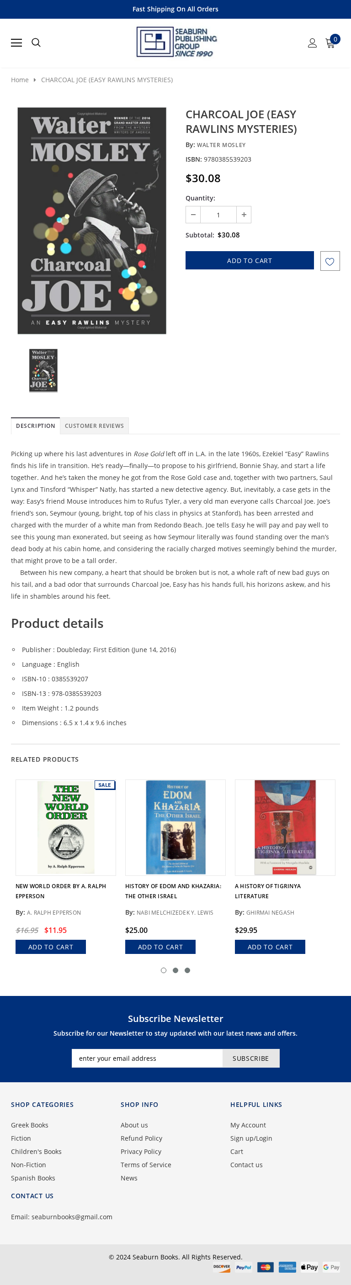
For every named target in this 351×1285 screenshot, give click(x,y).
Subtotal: (200, 235)
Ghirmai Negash (270, 912)
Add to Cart (51, 947)
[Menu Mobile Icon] (16, 42)
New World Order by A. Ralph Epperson (61, 891)
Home (20, 79)
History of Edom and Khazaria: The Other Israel (173, 891)
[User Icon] (312, 42)
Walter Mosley (221, 145)
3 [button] (187, 970)
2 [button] (175, 970)
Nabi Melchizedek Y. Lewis (175, 912)
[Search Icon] (36, 42)
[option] (92, 221)
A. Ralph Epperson (54, 912)
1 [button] (163, 970)
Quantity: (200, 198)
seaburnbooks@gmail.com (72, 1216)
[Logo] (176, 40)
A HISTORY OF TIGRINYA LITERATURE (268, 891)
